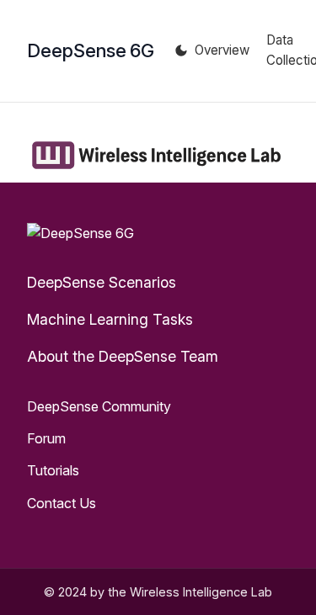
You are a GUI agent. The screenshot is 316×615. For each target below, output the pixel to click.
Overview (222, 50)
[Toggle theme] (181, 50)
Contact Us (61, 503)
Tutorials (53, 470)
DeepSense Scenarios (101, 282)
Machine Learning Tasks (110, 319)
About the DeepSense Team (122, 356)
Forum (46, 438)
